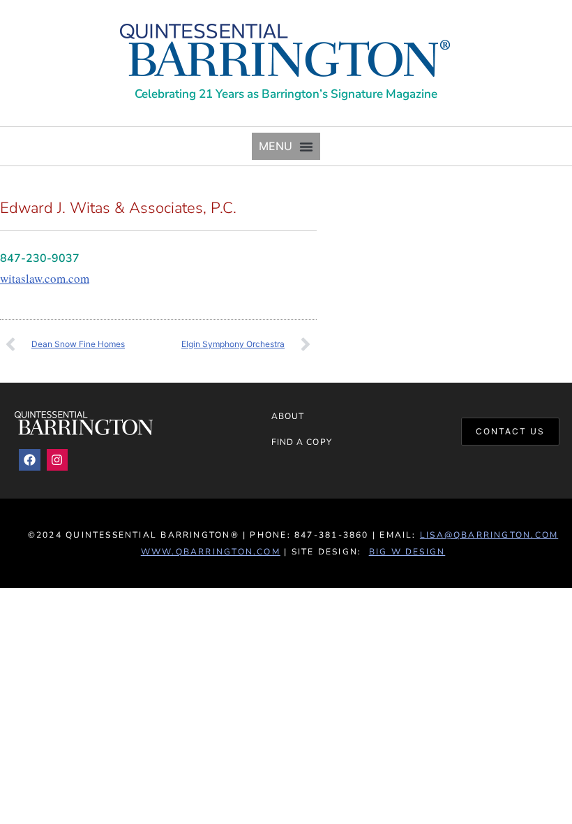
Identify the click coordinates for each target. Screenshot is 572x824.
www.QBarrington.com (210, 551)
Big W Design (407, 551)
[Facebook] (29, 460)
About (287, 416)
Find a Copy (301, 442)
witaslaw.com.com (44, 278)
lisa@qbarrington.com (489, 534)
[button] (286, 146)
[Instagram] (57, 460)
